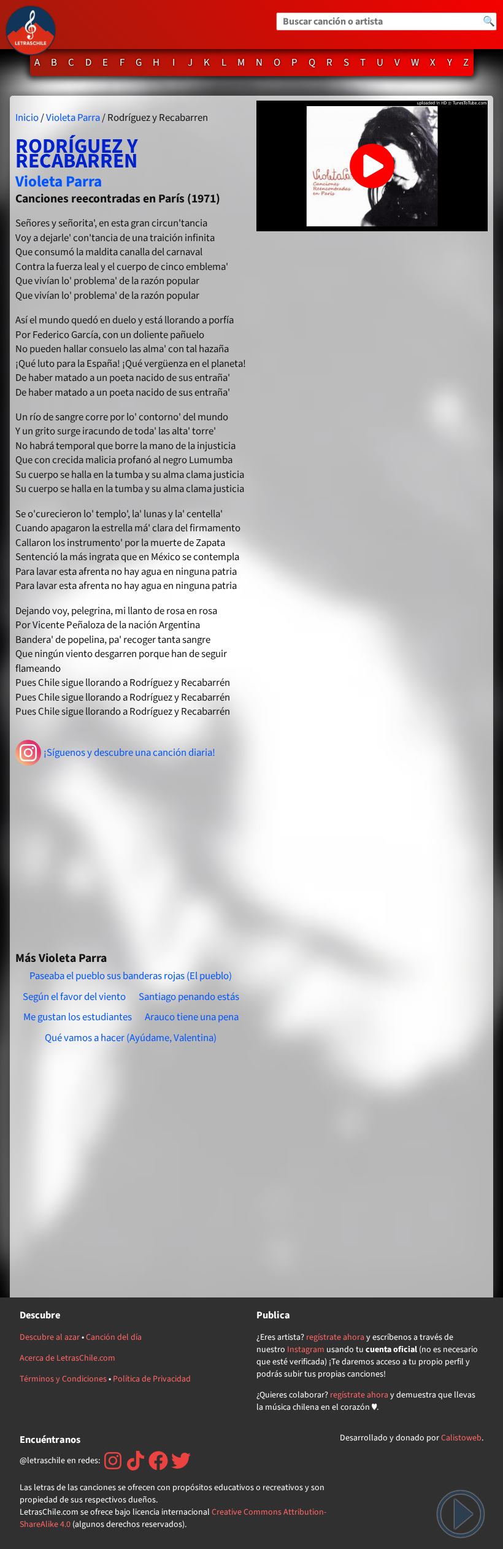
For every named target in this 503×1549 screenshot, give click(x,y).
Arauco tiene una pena (192, 1017)
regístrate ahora (335, 1337)
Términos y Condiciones (63, 1379)
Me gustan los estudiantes (77, 1017)
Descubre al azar (50, 1337)
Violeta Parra (73, 117)
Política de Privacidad (152, 1379)
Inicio (27, 117)
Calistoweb (461, 1438)
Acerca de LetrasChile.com (67, 1358)
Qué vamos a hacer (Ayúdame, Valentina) (131, 1038)
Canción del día (114, 1337)
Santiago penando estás (189, 997)
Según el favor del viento (74, 997)
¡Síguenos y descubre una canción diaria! (129, 752)
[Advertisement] (131, 853)
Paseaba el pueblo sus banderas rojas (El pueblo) (130, 976)
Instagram (305, 1349)
